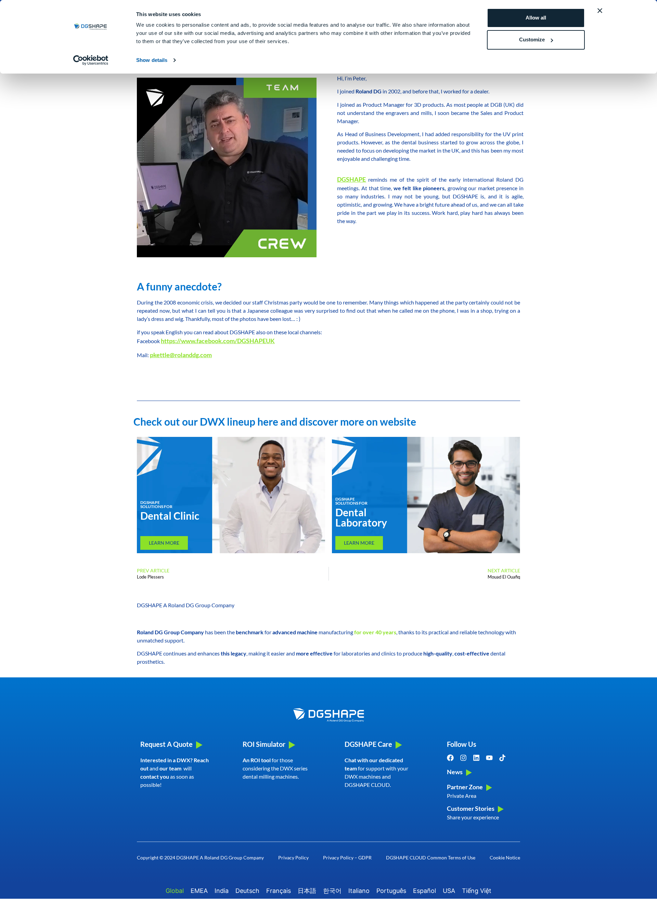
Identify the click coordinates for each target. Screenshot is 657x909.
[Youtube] (489, 757)
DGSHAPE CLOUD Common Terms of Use (430, 857)
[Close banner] (599, 10)
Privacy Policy (293, 857)
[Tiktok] (502, 757)
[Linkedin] (476, 757)
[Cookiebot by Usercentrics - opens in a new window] (91, 60)
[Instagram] (463, 757)
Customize (532, 39)
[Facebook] (450, 757)
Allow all (536, 18)
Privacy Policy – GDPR (347, 857)
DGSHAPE (351, 179)
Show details (151, 60)
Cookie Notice (505, 857)
